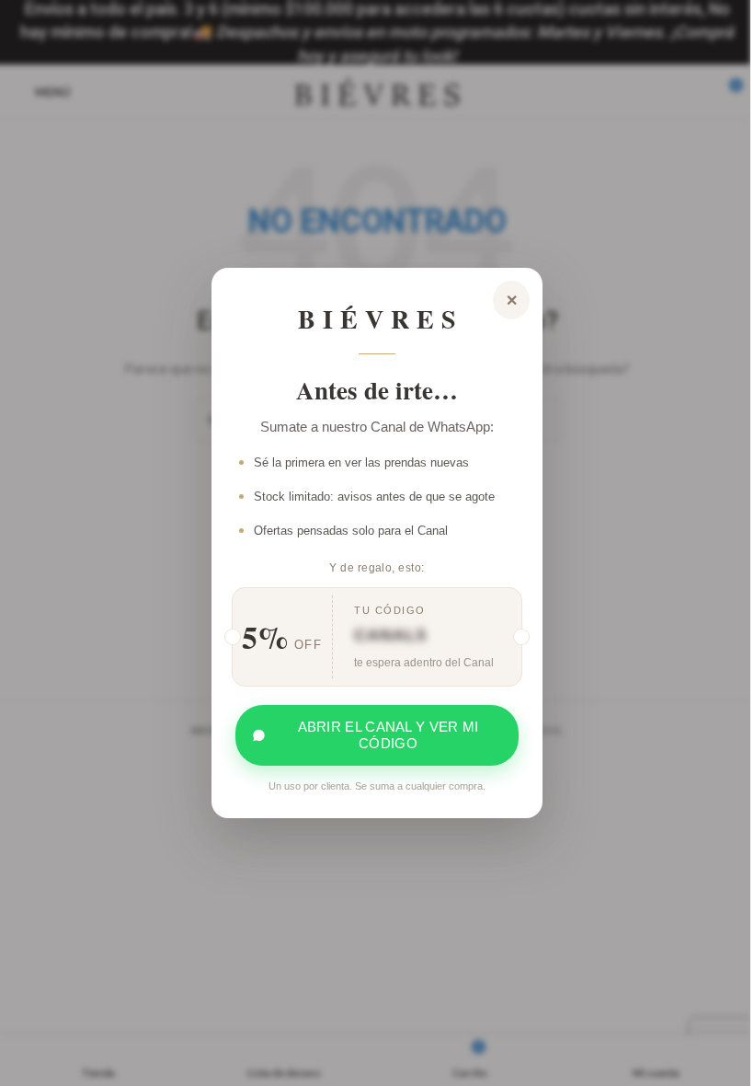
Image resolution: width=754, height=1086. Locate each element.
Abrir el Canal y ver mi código (388, 735)
